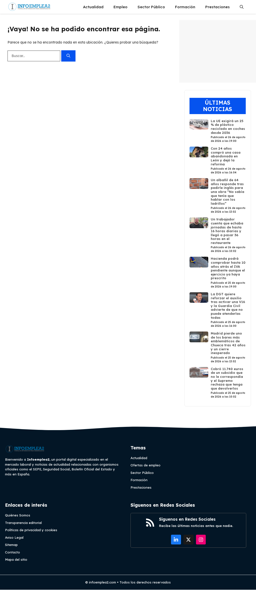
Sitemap (11, 545)
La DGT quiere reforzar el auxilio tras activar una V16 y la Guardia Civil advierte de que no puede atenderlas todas (228, 306)
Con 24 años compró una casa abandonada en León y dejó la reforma (225, 156)
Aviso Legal (14, 537)
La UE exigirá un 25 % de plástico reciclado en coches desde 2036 (228, 127)
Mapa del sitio (16, 559)
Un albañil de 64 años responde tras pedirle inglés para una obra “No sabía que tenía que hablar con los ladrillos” (227, 191)
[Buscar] (68, 56)
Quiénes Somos (17, 515)
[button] (241, 7)
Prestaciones (217, 7)
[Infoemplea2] (29, 7)
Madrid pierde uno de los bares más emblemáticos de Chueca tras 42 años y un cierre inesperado (228, 343)
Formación (185, 7)
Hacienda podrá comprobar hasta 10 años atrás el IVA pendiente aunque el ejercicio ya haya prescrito (228, 268)
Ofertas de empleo (145, 465)
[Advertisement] (217, 51)
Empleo (121, 7)
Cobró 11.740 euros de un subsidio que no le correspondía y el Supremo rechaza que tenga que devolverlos (227, 378)
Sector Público (151, 7)
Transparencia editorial (23, 523)
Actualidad (93, 7)
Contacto (12, 552)
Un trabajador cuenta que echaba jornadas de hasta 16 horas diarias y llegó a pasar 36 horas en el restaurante (227, 231)
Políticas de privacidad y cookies (31, 530)
